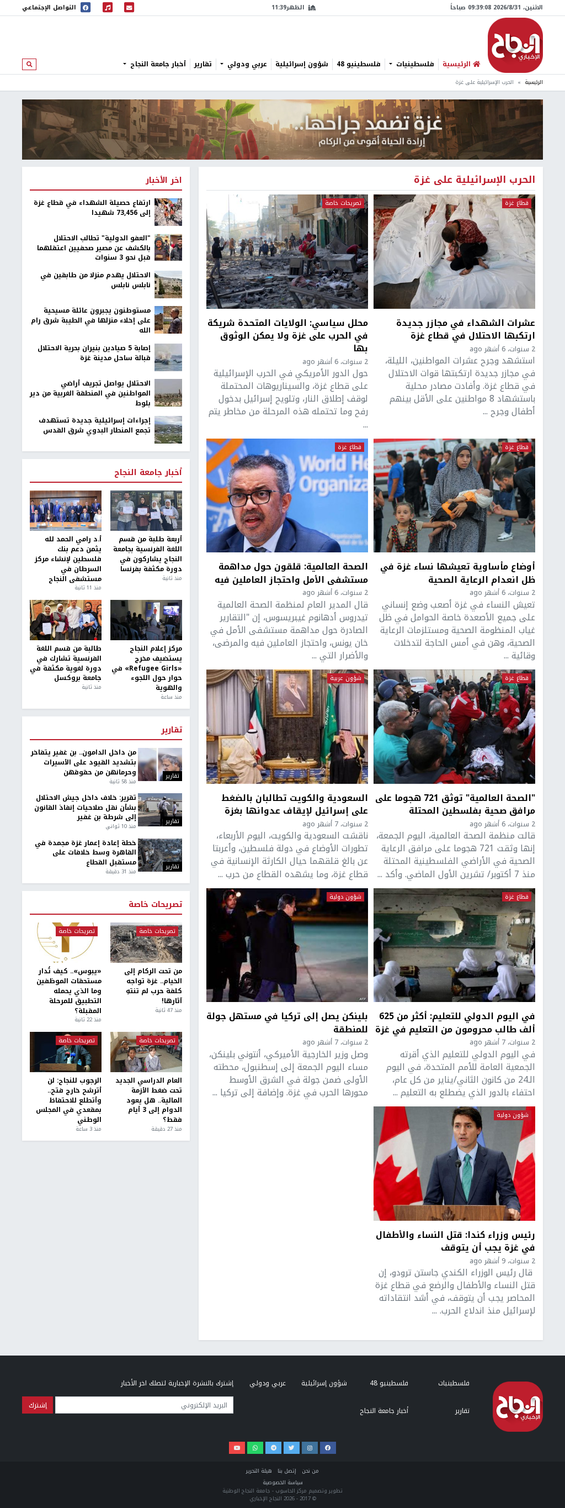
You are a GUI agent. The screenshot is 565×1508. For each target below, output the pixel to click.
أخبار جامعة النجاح (157, 64)
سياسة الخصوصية (283, 1483)
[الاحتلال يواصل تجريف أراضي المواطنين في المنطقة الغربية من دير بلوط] (168, 392)
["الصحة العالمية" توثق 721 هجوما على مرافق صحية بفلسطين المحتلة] (454, 726)
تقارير (203, 64)
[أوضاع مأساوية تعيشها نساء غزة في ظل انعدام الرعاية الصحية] (454, 496)
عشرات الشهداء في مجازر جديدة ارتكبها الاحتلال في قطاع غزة (465, 329)
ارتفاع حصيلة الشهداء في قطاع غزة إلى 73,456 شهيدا (92, 208)
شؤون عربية (345, 678)
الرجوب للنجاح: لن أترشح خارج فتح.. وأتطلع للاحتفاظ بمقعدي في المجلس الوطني (69, 1100)
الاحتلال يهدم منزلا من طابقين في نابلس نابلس (95, 281)
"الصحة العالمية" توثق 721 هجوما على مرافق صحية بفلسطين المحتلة (455, 804)
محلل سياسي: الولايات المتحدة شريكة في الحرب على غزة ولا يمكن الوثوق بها (287, 336)
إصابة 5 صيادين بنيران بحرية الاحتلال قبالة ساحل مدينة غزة (94, 353)
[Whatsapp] (255, 1448)
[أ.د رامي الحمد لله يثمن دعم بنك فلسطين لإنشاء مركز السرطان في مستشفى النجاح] (66, 511)
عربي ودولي (246, 64)
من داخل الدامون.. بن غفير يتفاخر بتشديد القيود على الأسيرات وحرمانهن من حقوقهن (83, 763)
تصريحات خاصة (343, 203)
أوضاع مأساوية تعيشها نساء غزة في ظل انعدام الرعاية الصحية (457, 573)
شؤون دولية (345, 897)
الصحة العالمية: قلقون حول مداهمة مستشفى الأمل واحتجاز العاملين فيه (291, 573)
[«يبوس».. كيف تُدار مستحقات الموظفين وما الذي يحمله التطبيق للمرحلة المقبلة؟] (66, 942)
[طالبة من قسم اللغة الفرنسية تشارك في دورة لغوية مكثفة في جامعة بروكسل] (66, 620)
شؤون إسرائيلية (301, 64)
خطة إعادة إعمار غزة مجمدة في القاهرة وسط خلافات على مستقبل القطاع (85, 853)
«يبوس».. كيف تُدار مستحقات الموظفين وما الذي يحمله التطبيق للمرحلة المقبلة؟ (69, 991)
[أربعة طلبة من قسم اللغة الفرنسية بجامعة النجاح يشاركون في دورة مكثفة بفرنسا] (146, 511)
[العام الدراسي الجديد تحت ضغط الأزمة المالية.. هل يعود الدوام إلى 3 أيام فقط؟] (146, 1052)
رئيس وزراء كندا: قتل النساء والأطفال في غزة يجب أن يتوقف (455, 1241)
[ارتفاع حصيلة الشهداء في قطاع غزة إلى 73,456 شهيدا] (168, 211)
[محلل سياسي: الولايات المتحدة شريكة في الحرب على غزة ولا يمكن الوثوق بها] (287, 251)
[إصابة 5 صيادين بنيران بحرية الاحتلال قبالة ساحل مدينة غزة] (168, 357)
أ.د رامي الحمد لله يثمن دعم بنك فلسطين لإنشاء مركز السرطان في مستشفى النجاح (68, 559)
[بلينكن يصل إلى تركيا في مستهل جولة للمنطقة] (287, 945)
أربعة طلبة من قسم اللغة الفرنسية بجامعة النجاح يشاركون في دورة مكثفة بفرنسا (147, 554)
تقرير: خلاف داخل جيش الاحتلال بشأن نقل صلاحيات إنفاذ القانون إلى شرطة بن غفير (85, 808)
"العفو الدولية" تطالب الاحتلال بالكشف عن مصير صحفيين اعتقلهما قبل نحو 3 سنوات (94, 248)
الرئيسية (534, 82)
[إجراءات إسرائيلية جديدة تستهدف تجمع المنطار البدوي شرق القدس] (168, 430)
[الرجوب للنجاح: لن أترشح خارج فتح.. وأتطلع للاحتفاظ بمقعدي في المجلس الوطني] (66, 1052)
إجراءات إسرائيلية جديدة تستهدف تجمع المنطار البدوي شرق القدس (95, 426)
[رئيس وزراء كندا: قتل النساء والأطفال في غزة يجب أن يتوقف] (454, 1163)
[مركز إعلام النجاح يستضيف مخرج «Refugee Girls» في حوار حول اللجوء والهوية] (146, 620)
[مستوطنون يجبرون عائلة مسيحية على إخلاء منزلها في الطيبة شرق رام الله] (168, 319)
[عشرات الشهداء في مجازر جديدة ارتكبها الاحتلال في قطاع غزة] (454, 251)
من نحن (310, 1471)
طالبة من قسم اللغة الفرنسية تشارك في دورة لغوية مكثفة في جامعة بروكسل (66, 663)
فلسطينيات (414, 64)
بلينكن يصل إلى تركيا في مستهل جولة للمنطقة (287, 1022)
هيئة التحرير (259, 1471)
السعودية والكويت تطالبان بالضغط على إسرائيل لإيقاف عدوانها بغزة (294, 804)
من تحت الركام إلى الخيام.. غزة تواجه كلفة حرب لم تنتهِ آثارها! (153, 986)
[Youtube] (237, 1448)
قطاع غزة (517, 203)
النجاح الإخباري (515, 45)
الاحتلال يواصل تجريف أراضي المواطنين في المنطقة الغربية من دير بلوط (90, 394)
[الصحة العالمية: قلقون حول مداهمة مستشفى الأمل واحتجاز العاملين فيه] (287, 496)
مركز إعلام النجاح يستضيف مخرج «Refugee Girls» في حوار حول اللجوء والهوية (146, 668)
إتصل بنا (287, 1471)
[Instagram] (310, 1448)
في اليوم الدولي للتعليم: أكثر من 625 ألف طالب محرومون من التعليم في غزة (455, 1022)
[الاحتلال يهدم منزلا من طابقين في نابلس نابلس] (168, 284)
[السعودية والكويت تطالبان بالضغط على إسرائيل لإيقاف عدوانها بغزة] (287, 726)
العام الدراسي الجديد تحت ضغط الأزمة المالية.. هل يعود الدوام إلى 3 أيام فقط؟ (148, 1100)
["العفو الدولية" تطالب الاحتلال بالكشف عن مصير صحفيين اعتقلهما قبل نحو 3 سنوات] (168, 247)
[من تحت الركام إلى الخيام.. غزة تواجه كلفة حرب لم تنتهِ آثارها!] (146, 942)
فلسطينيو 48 (359, 64)
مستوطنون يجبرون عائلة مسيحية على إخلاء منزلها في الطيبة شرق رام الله (91, 321)
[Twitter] (292, 1448)
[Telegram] (273, 1448)
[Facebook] (328, 1448)
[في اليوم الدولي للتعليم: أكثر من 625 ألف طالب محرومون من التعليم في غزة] (454, 945)
